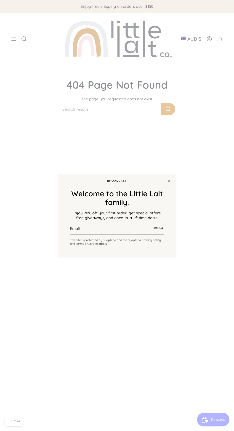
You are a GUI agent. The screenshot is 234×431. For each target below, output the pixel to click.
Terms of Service (87, 243)
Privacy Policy (151, 240)
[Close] (168, 181)
